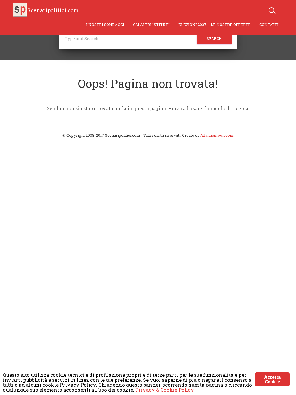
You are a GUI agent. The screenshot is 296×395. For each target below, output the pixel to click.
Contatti (269, 24)
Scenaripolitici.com (53, 10)
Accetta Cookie (272, 379)
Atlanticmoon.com (217, 135)
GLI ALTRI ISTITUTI (151, 24)
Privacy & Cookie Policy (164, 389)
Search (214, 38)
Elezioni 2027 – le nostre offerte (214, 24)
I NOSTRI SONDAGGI (105, 24)
